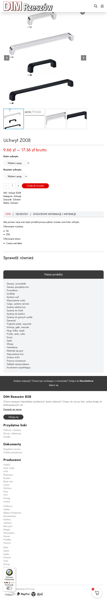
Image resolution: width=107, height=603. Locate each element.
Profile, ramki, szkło (16, 334)
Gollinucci (8, 506)
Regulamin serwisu (12, 449)
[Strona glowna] (28, 6)
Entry (5, 491)
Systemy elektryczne (16, 307)
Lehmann (7, 522)
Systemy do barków (16, 313)
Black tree (8, 481)
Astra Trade (8, 468)
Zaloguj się (13, 417)
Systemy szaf (13, 297)
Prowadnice (12, 290)
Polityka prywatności (12, 452)
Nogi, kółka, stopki (16, 330)
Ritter (5, 547)
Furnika (6, 501)
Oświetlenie (12, 347)
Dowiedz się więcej (12, 409)
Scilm (5, 560)
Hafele (6, 509)
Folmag (6, 498)
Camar (6, 484)
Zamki (9, 340)
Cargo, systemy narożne (18, 303)
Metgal (6, 529)
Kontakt (6, 436)
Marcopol (7, 526)
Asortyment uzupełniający (19, 367)
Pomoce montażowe (16, 360)
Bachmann (8, 474)
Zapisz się (53, 385)
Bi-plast (6, 478)
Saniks (6, 554)
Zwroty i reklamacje (12, 433)
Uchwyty (17, 196)
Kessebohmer (9, 516)
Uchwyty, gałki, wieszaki (18, 327)
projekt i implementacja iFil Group (19, 589)
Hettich (6, 464)
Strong (6, 564)
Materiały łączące (15, 350)
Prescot (7, 543)
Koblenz (7, 519)
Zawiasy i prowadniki (16, 283)
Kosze (10, 337)
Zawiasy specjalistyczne (18, 287)
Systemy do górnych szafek (19, 317)
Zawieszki (11, 320)
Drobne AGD (13, 357)
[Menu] (14, 569)
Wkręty (10, 344)
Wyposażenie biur (15, 354)
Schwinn (17, 199)
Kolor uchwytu (10, 156)
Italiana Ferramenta (12, 512)
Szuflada (11, 293)
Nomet (6, 536)
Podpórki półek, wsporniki (19, 324)
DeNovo (7, 488)
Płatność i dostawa (12, 430)
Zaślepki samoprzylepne (18, 364)
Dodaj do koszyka (35, 185)
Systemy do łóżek (15, 310)
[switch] (9, 588)
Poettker (7, 539)
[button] (83, 57)
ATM (5, 471)
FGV (5, 495)
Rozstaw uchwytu (12, 169)
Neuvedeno (9, 533)
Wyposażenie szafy (16, 300)
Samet (6, 550)
